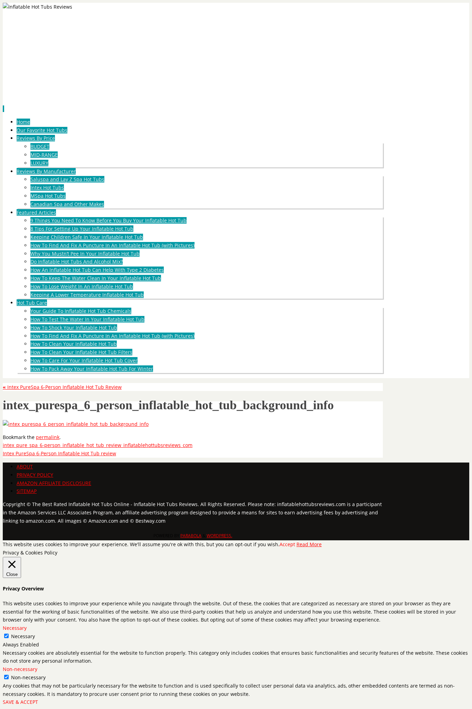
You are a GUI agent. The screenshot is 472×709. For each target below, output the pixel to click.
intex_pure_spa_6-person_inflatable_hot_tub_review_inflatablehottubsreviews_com (97, 445)
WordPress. (219, 536)
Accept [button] (287, 544)
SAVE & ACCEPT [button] (20, 702)
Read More (309, 544)
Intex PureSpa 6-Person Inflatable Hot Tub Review (62, 387)
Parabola (190, 536)
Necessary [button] (15, 628)
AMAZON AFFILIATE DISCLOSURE (54, 483)
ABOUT (25, 466)
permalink (47, 437)
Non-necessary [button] (20, 669)
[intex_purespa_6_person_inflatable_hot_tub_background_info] (76, 424)
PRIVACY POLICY (35, 475)
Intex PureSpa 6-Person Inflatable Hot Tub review (59, 453)
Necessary (23, 636)
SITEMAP (27, 491)
